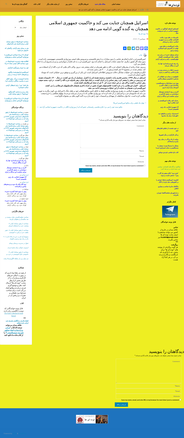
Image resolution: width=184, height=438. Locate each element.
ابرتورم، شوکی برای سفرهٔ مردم (18, 248)
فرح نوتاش (25, 175)
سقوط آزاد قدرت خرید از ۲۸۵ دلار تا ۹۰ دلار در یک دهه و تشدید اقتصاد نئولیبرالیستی (16, 238)
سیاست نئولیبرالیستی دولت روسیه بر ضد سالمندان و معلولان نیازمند (16, 218)
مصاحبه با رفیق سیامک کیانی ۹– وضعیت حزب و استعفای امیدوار (18, 225)
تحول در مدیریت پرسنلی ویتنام (18, 243)
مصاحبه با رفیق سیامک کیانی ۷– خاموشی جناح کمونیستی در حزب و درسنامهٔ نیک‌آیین (17, 253)
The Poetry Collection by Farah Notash (13, 314)
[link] (6, 4)
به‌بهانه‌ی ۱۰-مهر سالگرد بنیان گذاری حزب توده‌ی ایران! (17, 86)
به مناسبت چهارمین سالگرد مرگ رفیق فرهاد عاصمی (16, 93)
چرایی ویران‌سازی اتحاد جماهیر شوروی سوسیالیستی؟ (14, 330)
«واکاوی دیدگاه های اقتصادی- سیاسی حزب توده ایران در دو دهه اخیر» (169, 168)
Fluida (14, 433)
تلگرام (142, 10)
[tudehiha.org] (168, 4)
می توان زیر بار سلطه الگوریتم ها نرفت (16, 258)
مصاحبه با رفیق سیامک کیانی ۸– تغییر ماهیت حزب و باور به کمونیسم (16, 231)
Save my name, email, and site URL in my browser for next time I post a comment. (114, 165)
